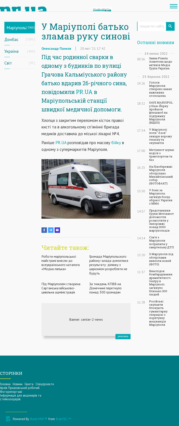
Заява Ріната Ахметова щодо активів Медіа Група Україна (160, 63)
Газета (29, 384)
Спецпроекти (45, 384)
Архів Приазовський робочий (20, 388)
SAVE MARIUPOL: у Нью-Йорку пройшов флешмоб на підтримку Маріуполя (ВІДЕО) (161, 112)
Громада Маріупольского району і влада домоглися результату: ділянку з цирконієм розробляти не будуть (108, 264)
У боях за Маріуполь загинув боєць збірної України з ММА (160, 197)
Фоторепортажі (11, 392)
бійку (115, 142)
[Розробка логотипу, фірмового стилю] (86, 319)
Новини (17, 384)
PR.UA (84, 91)
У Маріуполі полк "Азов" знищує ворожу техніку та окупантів (160, 136)
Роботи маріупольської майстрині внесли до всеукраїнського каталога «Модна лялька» (60, 262)
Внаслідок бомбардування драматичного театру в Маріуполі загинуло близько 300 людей (160, 282)
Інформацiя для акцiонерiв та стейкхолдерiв (20, 397)
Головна (5, 384)
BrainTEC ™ (63, 419)
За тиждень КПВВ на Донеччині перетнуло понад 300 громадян (105, 288)
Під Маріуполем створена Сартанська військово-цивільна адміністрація (60, 288)
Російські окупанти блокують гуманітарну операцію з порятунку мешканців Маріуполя (158, 313)
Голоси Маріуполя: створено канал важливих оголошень (160, 89)
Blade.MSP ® (38, 419)
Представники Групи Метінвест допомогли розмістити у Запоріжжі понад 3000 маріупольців (161, 220)
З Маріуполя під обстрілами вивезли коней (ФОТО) (161, 259)
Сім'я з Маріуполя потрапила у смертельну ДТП (161, 242)
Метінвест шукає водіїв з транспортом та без (161, 155)
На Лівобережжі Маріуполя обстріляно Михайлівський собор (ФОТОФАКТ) (161, 175)
